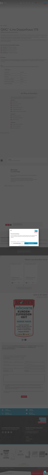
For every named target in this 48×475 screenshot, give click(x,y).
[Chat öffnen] (45, 472)
